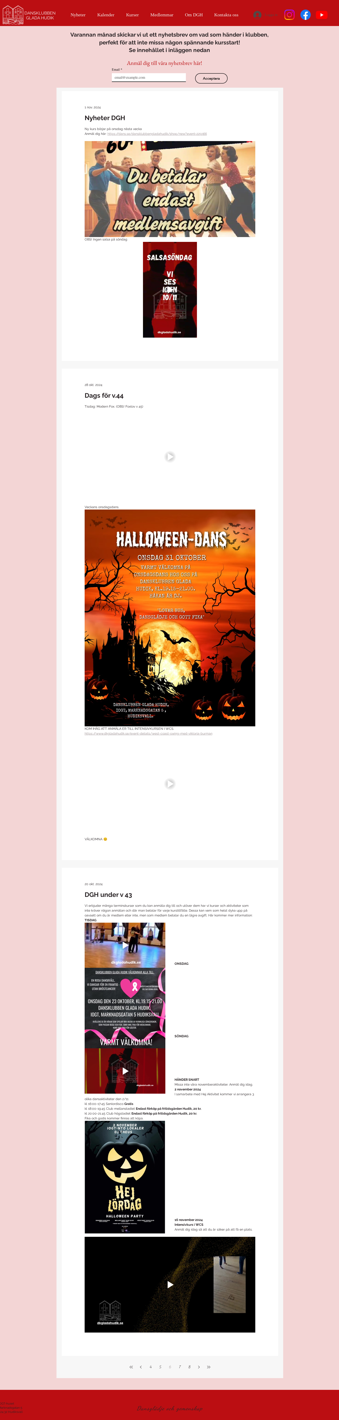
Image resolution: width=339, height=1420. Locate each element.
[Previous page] (141, 1367)
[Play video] (170, 189)
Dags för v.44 (104, 395)
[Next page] (199, 1367)
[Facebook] (305, 15)
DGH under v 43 (108, 894)
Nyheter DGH (105, 118)
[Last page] (209, 1367)
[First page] (131, 1367)
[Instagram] (289, 15)
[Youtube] (322, 15)
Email (117, 69)
